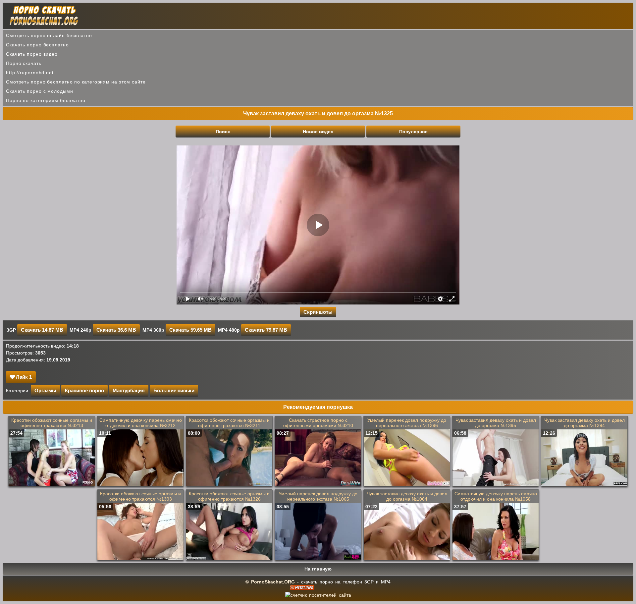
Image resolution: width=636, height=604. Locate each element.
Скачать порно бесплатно (37, 44)
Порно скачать (23, 63)
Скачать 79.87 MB (266, 330)
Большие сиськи (173, 390)
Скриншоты (318, 312)
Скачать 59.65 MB (190, 330)
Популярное (413, 131)
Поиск (223, 131)
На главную (318, 569)
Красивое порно (84, 390)
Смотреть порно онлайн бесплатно (49, 35)
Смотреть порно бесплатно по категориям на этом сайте (76, 81)
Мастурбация (129, 390)
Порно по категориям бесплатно (45, 100)
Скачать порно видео (32, 54)
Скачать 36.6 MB (116, 330)
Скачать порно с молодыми (39, 91)
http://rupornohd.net (30, 72)
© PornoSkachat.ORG (270, 581)
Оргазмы (45, 390)
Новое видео (318, 131)
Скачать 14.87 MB (42, 330)
